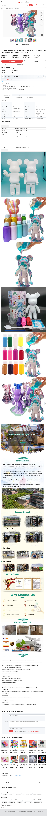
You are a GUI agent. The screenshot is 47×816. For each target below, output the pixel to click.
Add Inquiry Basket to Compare (23, 44)
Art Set (36, 780)
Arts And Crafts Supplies (28, 782)
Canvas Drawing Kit (17, 794)
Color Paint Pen (12, 802)
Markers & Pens (26, 780)
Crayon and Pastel (27, 777)
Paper (2, 780)
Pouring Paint (4, 802)
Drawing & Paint (17, 8)
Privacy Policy (40, 811)
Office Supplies (6, 8)
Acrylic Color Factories (6, 799)
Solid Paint (14, 777)
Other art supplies (38, 782)
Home (2, 8)
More (2, 807)
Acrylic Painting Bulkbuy (6, 805)
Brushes (36, 777)
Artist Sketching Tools (37, 794)
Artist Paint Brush (28, 802)
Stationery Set (4, 794)
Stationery (11, 8)
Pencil (10, 794)
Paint (2, 777)
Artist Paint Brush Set (38, 802)
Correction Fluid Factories (39, 799)
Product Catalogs (17, 775)
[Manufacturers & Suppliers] (23, 2)
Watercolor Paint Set (27, 794)
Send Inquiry (12, 61)
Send (11, 731)
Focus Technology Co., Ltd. (16, 811)
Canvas (13, 780)
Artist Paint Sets (20, 802)
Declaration (35, 811)
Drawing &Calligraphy (5, 782)
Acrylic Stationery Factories (17, 799)
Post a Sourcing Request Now (34, 731)
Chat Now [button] (36, 61)
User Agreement (29, 811)
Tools (13, 782)
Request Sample (20, 64)
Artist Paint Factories (28, 799)
